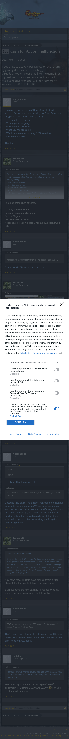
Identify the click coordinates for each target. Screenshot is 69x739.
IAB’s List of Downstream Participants (38, 353)
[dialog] (34, 369)
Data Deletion (16, 434)
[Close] (63, 305)
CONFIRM (20, 422)
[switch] (56, 369)
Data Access (34, 434)
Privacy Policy (53, 434)
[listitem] (34, 362)
